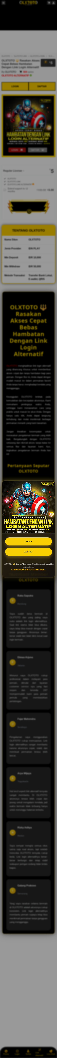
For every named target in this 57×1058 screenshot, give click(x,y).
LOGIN (28, 541)
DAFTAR (29, 551)
